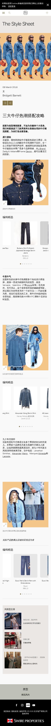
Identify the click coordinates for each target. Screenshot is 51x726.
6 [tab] (31, 264)
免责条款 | (8, 711)
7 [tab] (32, 426)
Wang (24, 453)
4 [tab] (27, 264)
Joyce (29, 285)
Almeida (42, 453)
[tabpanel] (25, 240)
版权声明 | (23, 711)
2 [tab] (22, 264)
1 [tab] (20, 264)
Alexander (17, 453)
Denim (29, 151)
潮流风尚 (25, 694)
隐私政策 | (15, 711)
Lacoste (6, 456)
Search (9, 13)
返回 (48, 697)
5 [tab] (29, 264)
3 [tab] (25, 264)
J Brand (41, 148)
